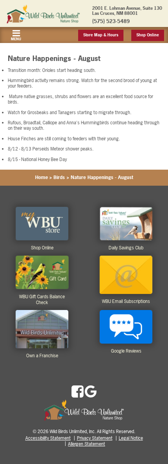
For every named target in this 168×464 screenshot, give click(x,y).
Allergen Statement (86, 444)
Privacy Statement (95, 438)
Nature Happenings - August (102, 177)
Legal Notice (131, 438)
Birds (59, 177)
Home (41, 177)
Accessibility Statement (48, 438)
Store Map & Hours (100, 35)
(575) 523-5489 (111, 21)
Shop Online (147, 35)
